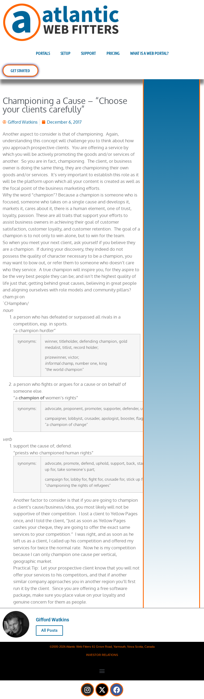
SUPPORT (88, 53)
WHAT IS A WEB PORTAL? (149, 53)
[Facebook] (116, 689)
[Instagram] (87, 689)
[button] (102, 670)
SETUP (65, 53)
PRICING (113, 53)
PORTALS (43, 53)
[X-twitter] (102, 689)
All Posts (49, 630)
